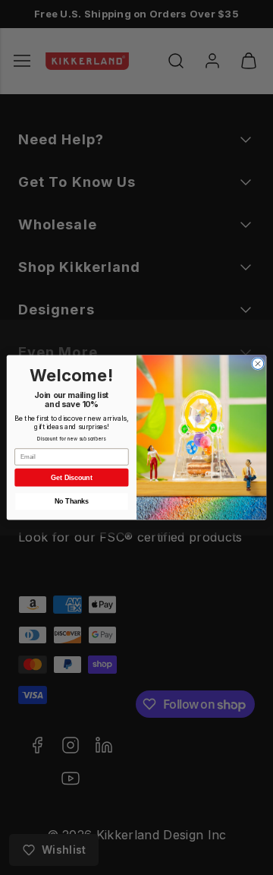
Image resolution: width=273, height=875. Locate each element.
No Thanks (71, 501)
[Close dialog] (257, 363)
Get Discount (72, 478)
